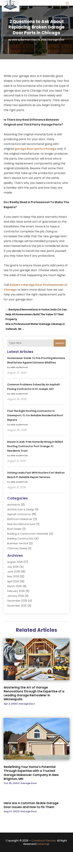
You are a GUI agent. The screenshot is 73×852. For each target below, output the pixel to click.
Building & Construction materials (27, 534)
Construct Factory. (44, 840)
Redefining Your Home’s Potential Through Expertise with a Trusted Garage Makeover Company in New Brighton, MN (31, 773)
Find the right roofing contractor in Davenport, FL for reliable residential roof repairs (35, 415)
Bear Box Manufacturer (21, 524)
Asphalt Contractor (19, 514)
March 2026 (14, 586)
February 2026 (16, 591)
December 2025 (17, 600)
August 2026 (15, 562)
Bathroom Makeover (19, 519)
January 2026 (15, 596)
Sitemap (43, 844)
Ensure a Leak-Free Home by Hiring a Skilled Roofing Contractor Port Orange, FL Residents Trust (35, 446)
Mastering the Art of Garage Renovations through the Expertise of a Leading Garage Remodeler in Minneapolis (34, 693)
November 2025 (17, 605)
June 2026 (13, 571)
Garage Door (56, 39)
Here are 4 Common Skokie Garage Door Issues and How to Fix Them (31, 805)
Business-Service (17, 543)
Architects (13, 504)
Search (59, 343)
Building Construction (20, 538)
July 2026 (13, 567)
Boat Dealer (14, 529)
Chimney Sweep (17, 548)
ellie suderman (21, 39)
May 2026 (13, 576)
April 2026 (13, 581)
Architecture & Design (21, 509)
